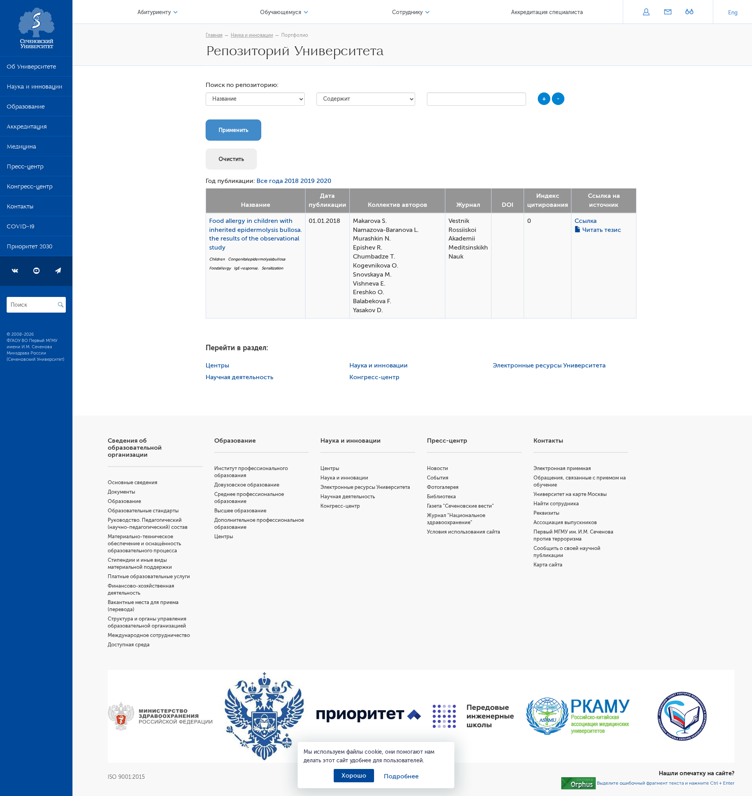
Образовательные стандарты (143, 511)
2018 (291, 181)
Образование (26, 108)
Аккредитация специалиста (547, 12)
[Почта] (668, 12)
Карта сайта (547, 565)
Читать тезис (601, 229)
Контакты (20, 208)
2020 (323, 181)
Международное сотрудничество (149, 635)
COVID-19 (20, 228)
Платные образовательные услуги (149, 576)
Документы (121, 492)
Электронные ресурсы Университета (549, 365)
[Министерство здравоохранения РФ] (160, 716)
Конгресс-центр (29, 188)
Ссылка (586, 220)
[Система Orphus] (578, 782)
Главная (214, 35)
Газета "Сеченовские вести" (460, 506)
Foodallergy (220, 268)
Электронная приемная (562, 468)
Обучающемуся (280, 12)
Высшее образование (240, 511)
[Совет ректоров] (682, 716)
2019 (307, 181)
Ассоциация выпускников (565, 522)
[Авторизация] (646, 12)
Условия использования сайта (463, 532)
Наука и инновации (34, 88)
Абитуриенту (154, 12)
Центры (217, 365)
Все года (270, 181)
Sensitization (272, 268)
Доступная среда (129, 645)
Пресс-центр (25, 168)
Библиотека (441, 496)
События (437, 478)
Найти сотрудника (556, 504)
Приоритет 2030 (29, 247)
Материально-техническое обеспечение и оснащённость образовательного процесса (144, 544)
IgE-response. (246, 268)
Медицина (21, 148)
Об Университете (31, 68)
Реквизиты (546, 513)
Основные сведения (132, 482)
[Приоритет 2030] (368, 716)
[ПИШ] (473, 716)
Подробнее (401, 776)
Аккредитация (27, 128)
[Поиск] (61, 305)
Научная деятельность (239, 377)
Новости (437, 468)
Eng (733, 13)
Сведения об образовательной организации (135, 447)
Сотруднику (407, 12)
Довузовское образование (246, 485)
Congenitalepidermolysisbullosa (256, 259)
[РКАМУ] (578, 716)
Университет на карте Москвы (570, 494)
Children (217, 259)
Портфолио (294, 35)
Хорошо (354, 775)
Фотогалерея (443, 487)
